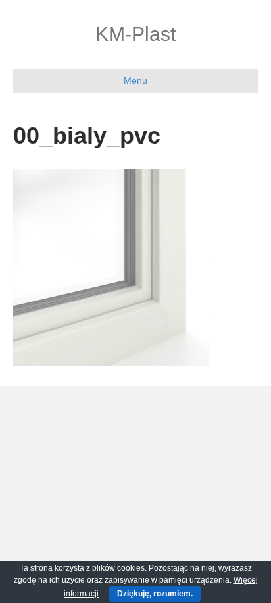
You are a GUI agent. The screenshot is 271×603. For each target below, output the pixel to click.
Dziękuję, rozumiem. (155, 593)
